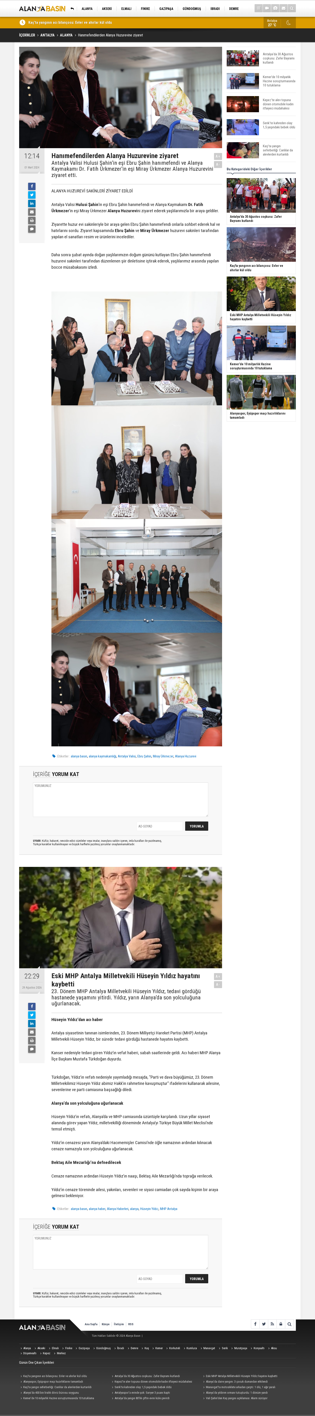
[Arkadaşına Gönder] (32, 212)
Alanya (27, 1348)
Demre (134, 1348)
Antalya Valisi (127, 756)
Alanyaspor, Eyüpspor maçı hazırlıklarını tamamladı (53, 1381)
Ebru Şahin (144, 756)
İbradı (120, 1348)
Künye (106, 1324)
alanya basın (79, 756)
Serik (225, 1348)
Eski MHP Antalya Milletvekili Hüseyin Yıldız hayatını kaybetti (75, 22)
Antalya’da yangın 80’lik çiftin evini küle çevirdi (142, 1398)
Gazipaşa (84, 1348)
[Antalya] (71, 8)
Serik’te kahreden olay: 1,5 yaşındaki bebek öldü (143, 1387)
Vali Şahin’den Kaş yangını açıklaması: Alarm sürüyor (236, 1398)
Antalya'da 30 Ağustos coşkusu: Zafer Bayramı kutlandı (147, 1376)
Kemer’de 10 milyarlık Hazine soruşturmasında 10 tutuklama (58, 1398)
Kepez (46, 1353)
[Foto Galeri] (275, 8)
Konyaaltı (259, 1348)
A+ (218, 156)
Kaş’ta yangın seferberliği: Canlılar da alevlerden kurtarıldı (57, 1387)
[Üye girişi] (280, 1323)
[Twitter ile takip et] (263, 1323)
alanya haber (97, 1209)
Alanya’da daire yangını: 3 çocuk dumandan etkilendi (237, 1381)
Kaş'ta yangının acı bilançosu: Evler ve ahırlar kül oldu (55, 1376)
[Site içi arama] (292, 8)
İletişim (119, 1324)
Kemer (159, 1348)
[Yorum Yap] (32, 229)
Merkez (61, 1353)
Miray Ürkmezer (163, 756)
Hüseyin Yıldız (149, 1209)
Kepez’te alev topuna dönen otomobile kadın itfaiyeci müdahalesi (153, 1381)
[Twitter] (32, 195)
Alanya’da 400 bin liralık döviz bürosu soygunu (51, 1392)
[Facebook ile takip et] (255, 1323)
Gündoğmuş (103, 1348)
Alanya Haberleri (117, 1209)
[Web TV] (267, 8)
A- (218, 164)
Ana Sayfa (91, 1324)
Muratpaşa (240, 1348)
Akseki (41, 1348)
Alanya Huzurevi (185, 756)
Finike (68, 1348)
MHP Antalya (168, 1209)
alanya (134, 1209)
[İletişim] (283, 8)
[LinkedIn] (32, 203)
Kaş (147, 1348)
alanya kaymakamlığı (102, 756)
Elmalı (55, 1348)
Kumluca (192, 1348)
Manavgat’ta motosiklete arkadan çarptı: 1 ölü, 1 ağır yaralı (240, 1387)
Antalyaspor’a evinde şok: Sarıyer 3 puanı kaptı (142, 1392)
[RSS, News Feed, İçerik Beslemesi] (272, 1323)
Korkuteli (174, 1348)
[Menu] (259, 8)
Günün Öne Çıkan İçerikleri (36, 1362)
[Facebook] (32, 186)
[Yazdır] (32, 220)
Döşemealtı (29, 1353)
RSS (131, 1324)
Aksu (274, 1348)
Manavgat (209, 1348)
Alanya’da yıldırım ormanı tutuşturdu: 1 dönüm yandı (237, 1392)
